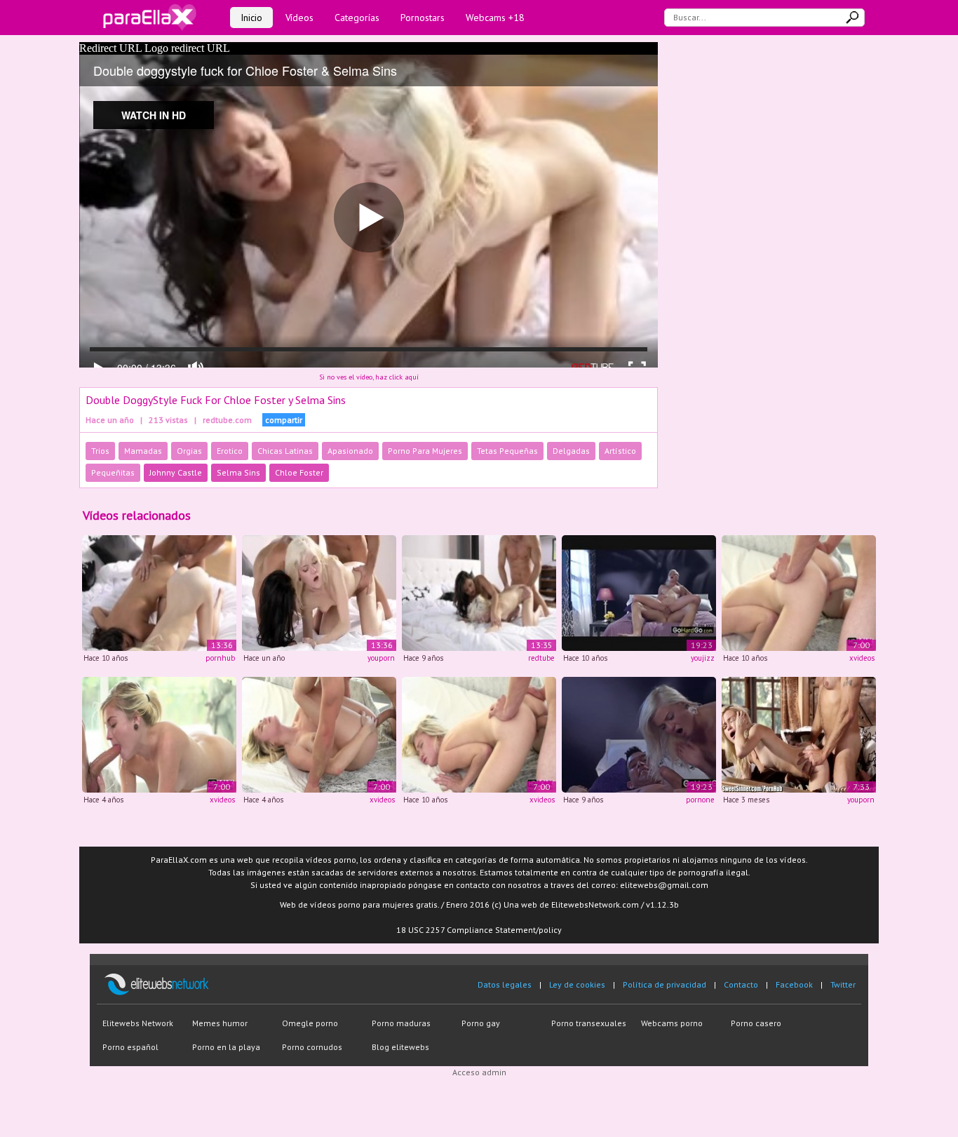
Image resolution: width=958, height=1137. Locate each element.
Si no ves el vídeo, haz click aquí (369, 377)
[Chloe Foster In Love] (639, 592)
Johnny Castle (175, 472)
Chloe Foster (299, 472)
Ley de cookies (577, 984)
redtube (541, 658)
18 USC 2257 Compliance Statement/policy (479, 929)
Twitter (843, 984)
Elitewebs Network (137, 1023)
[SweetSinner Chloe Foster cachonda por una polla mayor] (799, 733)
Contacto (741, 984)
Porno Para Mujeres (425, 450)
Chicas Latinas (285, 450)
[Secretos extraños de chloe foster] (159, 733)
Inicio (251, 17)
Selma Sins (238, 472)
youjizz (703, 658)
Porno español (130, 1047)
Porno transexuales (588, 1023)
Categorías (357, 17)
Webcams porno (672, 1023)
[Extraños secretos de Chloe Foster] (319, 733)
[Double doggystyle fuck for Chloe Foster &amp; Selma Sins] (159, 592)
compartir (283, 420)
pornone (700, 800)
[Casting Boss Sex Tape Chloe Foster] (639, 733)
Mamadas (143, 450)
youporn (381, 658)
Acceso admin (479, 1072)
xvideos (862, 658)
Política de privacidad (664, 984)
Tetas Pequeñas (507, 450)
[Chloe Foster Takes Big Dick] (799, 592)
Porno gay (480, 1023)
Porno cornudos (312, 1047)
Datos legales (505, 984)
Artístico (620, 450)
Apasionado (350, 450)
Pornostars (422, 17)
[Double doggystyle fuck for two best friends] (479, 592)
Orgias (189, 450)
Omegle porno (310, 1023)
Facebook (794, 984)
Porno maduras (401, 1023)
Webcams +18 (495, 17)
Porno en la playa (226, 1047)
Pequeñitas (113, 472)
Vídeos (299, 17)
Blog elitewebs (400, 1047)
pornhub (220, 658)
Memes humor (220, 1023)
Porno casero (756, 1023)
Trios (100, 450)
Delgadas (571, 450)
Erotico (230, 450)
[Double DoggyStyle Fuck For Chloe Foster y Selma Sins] (319, 592)
